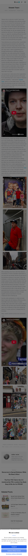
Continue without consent (14, 550)
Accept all (14, 546)
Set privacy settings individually (14, 554)
